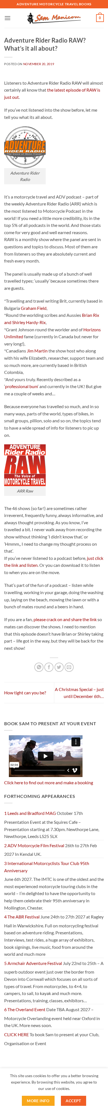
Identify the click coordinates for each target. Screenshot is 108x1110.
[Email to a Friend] (69, 667)
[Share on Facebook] (48, 667)
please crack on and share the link (65, 619)
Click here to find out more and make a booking (48, 782)
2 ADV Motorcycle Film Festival (34, 845)
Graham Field (34, 308)
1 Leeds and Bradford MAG (30, 813)
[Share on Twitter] (59, 667)
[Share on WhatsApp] (38, 667)
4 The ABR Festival (22, 916)
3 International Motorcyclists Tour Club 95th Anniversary (46, 867)
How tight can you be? (25, 692)
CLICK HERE (16, 1034)
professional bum (21, 386)
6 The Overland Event (24, 1009)
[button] (7, 18)
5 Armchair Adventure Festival (33, 963)
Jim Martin (37, 350)
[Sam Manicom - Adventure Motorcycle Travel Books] (54, 18)
